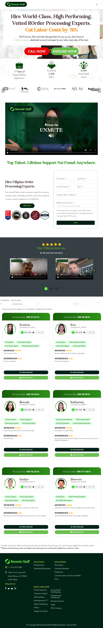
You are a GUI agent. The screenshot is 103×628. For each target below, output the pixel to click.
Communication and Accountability (68, 576)
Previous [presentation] (3, 90)
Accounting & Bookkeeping (64, 419)
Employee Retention (62, 568)
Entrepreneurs (39, 565)
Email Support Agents (11, 346)
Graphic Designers (25, 419)
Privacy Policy (72, 625)
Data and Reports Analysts (77, 342)
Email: (80, 187)
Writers (36, 608)
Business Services (57, 601)
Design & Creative (41, 611)
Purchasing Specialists (62, 423)
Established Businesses (42, 568)
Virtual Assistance (40, 590)
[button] (46, 288)
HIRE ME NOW (27, 378)
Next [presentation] (99, 90)
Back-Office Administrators (64, 500)
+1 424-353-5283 (15, 567)
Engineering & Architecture (56, 596)
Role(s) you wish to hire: (65, 203)
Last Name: (81, 179)
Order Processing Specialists (30, 346)
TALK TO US (27, 205)
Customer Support (10, 419)
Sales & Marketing (41, 604)
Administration (39, 597)
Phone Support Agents (24, 342)
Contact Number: (63, 187)
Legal (53, 605)
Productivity (59, 572)
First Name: (61, 179)
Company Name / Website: (66, 195)
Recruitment (59, 565)
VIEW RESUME (27, 372)
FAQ (56, 579)
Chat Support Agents (79, 346)
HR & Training (56, 608)
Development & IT (40, 601)
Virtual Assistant (60, 342)
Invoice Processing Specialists (81, 423)
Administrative (9, 342)
